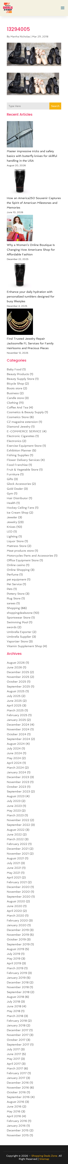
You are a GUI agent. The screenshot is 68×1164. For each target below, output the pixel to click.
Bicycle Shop (15, 383)
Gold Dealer (15, 488)
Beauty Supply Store (20, 379)
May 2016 (13, 1111)
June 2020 (14, 906)
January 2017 (16, 1078)
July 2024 (14, 748)
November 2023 (18, 782)
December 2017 (17, 1030)
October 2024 (16, 734)
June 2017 (14, 1054)
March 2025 (15, 710)
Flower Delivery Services (23, 460)
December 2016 (18, 1082)
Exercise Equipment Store (24, 445)
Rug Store (14, 598)
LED (10, 531)
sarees (11, 603)
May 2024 (14, 758)
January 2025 (16, 720)
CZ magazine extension (22, 422)
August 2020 (16, 901)
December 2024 (18, 724)
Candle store (15, 398)
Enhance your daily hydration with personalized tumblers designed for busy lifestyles (30, 296)
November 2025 (18, 677)
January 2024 (16, 772)
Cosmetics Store (18, 417)
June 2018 (14, 1006)
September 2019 (18, 944)
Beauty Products (18, 374)
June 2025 (14, 700)
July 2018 (13, 1001)
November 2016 (18, 1087)
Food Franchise (17, 465)
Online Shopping (18, 569)
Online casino (16, 565)
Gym (10, 493)
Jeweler (12, 517)
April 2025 (14, 705)
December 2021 (18, 848)
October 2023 (16, 786)
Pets (10, 589)
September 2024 (18, 739)
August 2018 (15, 996)
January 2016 (16, 1125)
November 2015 (18, 1135)
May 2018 (13, 1011)
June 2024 (14, 753)
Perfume (12, 574)
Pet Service (14, 584)
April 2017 (14, 1063)
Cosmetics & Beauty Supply (25, 412)
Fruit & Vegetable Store (22, 469)
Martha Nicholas (20, 36)
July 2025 (14, 696)
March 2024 (15, 767)
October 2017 (16, 1039)
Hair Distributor (17, 498)
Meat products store (20, 550)
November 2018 (18, 987)
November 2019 (18, 934)
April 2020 (14, 910)
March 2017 (15, 1068)
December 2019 (18, 930)
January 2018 (16, 1025)
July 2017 (13, 1049)
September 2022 (18, 824)
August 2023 (16, 796)
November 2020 (18, 891)
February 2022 (17, 844)
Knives (11, 526)
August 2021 (15, 858)
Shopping (13, 608)
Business (13, 393)
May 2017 (13, 1058)
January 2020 (17, 925)
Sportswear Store (19, 617)
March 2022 (15, 839)
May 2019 (13, 958)
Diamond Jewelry (18, 426)
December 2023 (18, 777)
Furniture (13, 474)
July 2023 (14, 801)
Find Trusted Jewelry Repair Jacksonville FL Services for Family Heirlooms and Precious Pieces (30, 343)
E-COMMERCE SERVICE (24, 431)
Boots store (14, 388)
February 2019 (17, 973)
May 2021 (13, 872)
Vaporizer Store (17, 641)
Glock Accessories (19, 483)
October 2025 (16, 681)
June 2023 (14, 806)
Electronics (14, 441)
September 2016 (18, 1097)
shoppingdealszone (20, 612)
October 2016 (16, 1092)
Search (55, 106)
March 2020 (15, 915)
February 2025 (17, 715)
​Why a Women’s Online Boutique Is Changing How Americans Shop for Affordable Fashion (31, 249)
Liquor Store (15, 541)
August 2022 (16, 829)
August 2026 (16, 662)
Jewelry (12, 522)
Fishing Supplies (18, 455)
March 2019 (15, 968)
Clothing (12, 402)
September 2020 (19, 896)
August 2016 (15, 1101)
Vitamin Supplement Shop (24, 646)
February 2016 (17, 1121)
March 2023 (15, 815)
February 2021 (17, 882)
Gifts (10, 479)
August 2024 (16, 743)
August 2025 (16, 691)
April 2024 (14, 763)
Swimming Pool (17, 622)
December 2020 (18, 887)
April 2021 (14, 877)
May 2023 (14, 810)
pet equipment (16, 579)
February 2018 (17, 1020)
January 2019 (16, 977)
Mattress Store (17, 546)
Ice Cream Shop (17, 512)
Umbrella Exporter (19, 632)
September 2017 (18, 1044)
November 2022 (18, 820)
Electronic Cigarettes (21, 436)
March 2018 (15, 1016)
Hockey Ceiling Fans (20, 507)
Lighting (12, 536)
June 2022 (14, 834)
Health (11, 503)
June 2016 (14, 1106)
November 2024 (18, 729)
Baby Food (14, 369)
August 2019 (15, 949)
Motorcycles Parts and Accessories (30, 555)
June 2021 (14, 867)
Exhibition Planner (19, 450)
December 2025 (18, 672)
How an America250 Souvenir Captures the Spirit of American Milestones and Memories (34, 202)
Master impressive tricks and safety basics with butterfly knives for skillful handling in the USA (32, 156)
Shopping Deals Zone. (44, 1155)
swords (12, 627)
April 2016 (14, 1116)
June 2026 (14, 667)
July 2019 (13, 953)
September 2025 (18, 686)
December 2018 (18, 982)
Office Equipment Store (23, 560)
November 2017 (18, 1035)
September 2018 (18, 992)
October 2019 (16, 939)
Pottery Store (16, 593)
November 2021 (18, 853)
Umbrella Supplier (19, 636)
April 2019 (14, 963)
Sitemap (44, 1159)
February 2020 (17, 920)
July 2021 (13, 863)
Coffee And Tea (17, 407)
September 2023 (18, 791)
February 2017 (17, 1073)
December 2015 (18, 1130)
